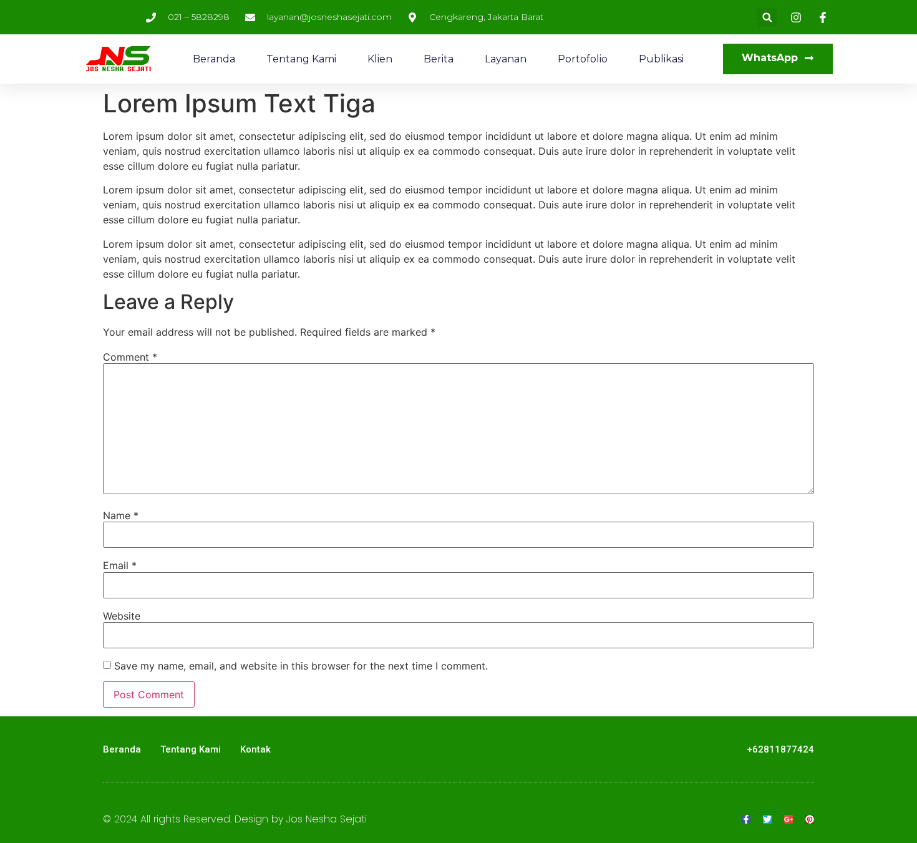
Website (121, 616)
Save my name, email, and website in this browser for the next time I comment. (301, 666)
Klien (379, 59)
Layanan (505, 59)
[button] (767, 17)
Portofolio (583, 59)
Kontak (255, 749)
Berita (439, 59)
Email (120, 565)
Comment (130, 357)
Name (120, 515)
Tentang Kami (301, 59)
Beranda (214, 59)
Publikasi (661, 59)
